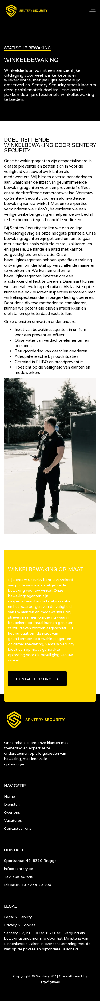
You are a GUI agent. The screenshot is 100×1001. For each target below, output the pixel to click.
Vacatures (13, 820)
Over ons (12, 812)
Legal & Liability (18, 916)
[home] (26, 10)
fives (50, 982)
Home (9, 796)
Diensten (12, 804)
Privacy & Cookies (19, 924)
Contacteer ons (37, 678)
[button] (92, 10)
